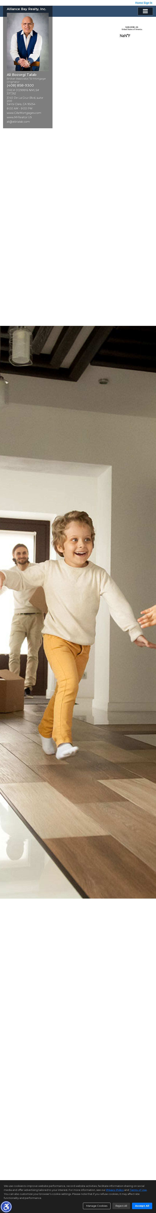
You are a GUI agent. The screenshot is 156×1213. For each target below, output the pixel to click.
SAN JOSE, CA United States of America (131, 33)
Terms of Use (138, 1189)
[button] (6, 1207)
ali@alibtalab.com (18, 122)
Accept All (142, 1205)
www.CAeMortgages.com (24, 113)
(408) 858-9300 (20, 85)
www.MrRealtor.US (19, 117)
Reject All (121, 1205)
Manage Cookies (96, 1205)
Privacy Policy (115, 1189)
